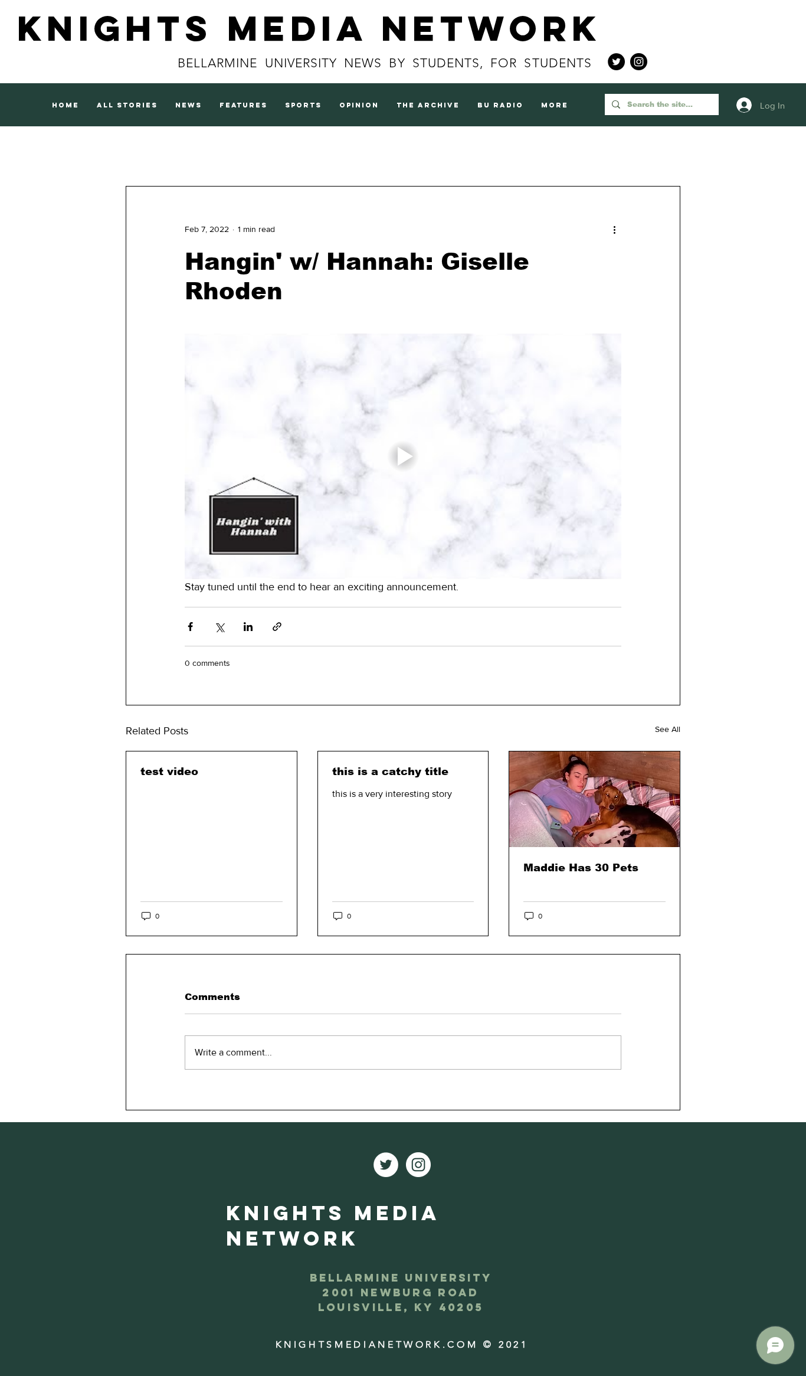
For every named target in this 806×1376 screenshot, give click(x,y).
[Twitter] (616, 61)
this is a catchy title (390, 771)
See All (667, 729)
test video (169, 771)
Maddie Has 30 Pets (580, 868)
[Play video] (403, 456)
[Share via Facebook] (190, 626)
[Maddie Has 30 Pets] (594, 799)
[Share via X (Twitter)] (219, 626)
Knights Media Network (309, 28)
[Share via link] (277, 626)
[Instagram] (638, 61)
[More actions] (614, 229)
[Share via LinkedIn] (248, 626)
